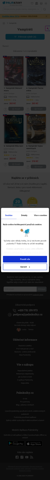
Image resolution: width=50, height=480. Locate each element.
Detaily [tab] (24, 215)
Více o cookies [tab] (40, 215)
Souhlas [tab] (9, 215)
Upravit (23, 267)
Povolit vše (25, 259)
